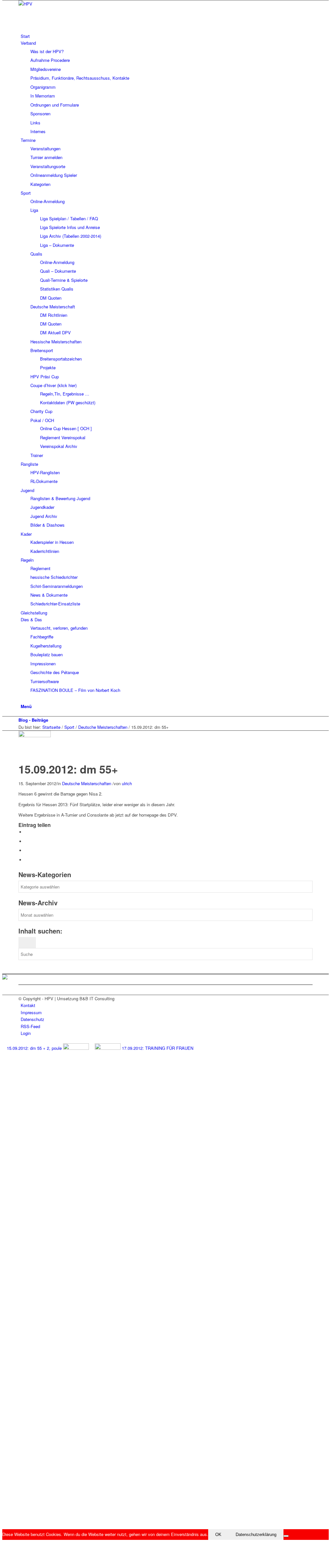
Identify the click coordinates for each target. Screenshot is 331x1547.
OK (218, 1534)
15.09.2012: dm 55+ (68, 769)
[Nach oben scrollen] (3, 1543)
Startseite (51, 727)
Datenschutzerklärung (256, 1534)
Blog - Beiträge (33, 720)
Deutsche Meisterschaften (102, 727)
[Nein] (286, 1536)
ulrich (127, 783)
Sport (69, 727)
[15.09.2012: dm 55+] (36, 735)
